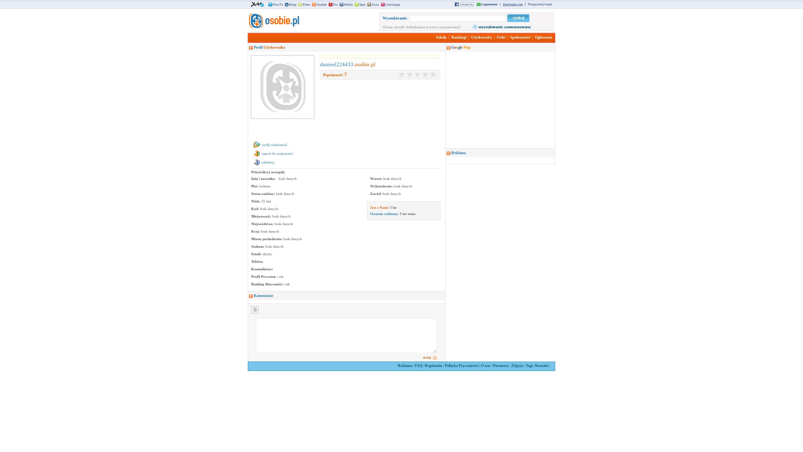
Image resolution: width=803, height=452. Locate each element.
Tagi (529, 365)
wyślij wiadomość (274, 145)
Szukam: (258, 246)
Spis (362, 4)
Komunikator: (262, 269)
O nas (486, 365)
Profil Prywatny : (265, 276)
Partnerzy (501, 365)
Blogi (292, 4)
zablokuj (268, 162)
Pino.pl (257, 4)
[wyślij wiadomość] (257, 148)
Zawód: (376, 194)
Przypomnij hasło (540, 4)
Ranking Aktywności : (268, 284)
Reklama (405, 365)
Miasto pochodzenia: (267, 239)
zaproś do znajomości (277, 153)
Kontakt (542, 365)
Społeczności (520, 37)
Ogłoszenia (543, 37)
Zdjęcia (517, 365)
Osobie (321, 4)
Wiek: (256, 201)
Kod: (255, 209)
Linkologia (393, 4)
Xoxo (375, 4)
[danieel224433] (273, 27)
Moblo (348, 4)
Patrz (306, 4)
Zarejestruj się (513, 4)
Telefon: (257, 261)
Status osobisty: (263, 194)
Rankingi (458, 37)
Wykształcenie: (382, 186)
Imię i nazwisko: (264, 178)
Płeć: (255, 186)
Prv (335, 4)
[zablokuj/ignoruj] (257, 165)
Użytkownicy (481, 37)
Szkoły (441, 37)
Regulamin (433, 365)
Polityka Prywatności (462, 365)
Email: (256, 254)
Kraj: (256, 231)
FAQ (418, 365)
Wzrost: (376, 178)
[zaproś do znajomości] (257, 157)
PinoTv (278, 4)
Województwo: (263, 224)
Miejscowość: (261, 216)
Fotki (501, 37)
